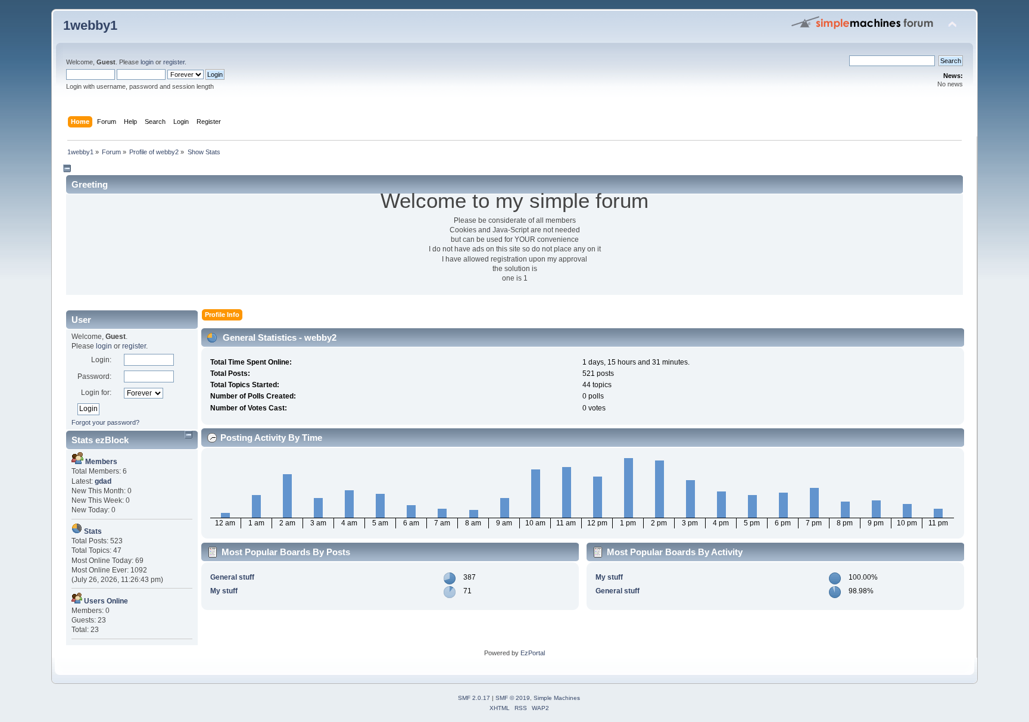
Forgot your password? (105, 422)
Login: (101, 360)
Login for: (96, 392)
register (174, 62)
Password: (94, 376)
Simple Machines (557, 698)
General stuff (232, 577)
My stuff (224, 591)
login (147, 62)
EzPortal (532, 652)
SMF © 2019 (512, 698)
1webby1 (90, 25)
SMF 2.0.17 (474, 698)
